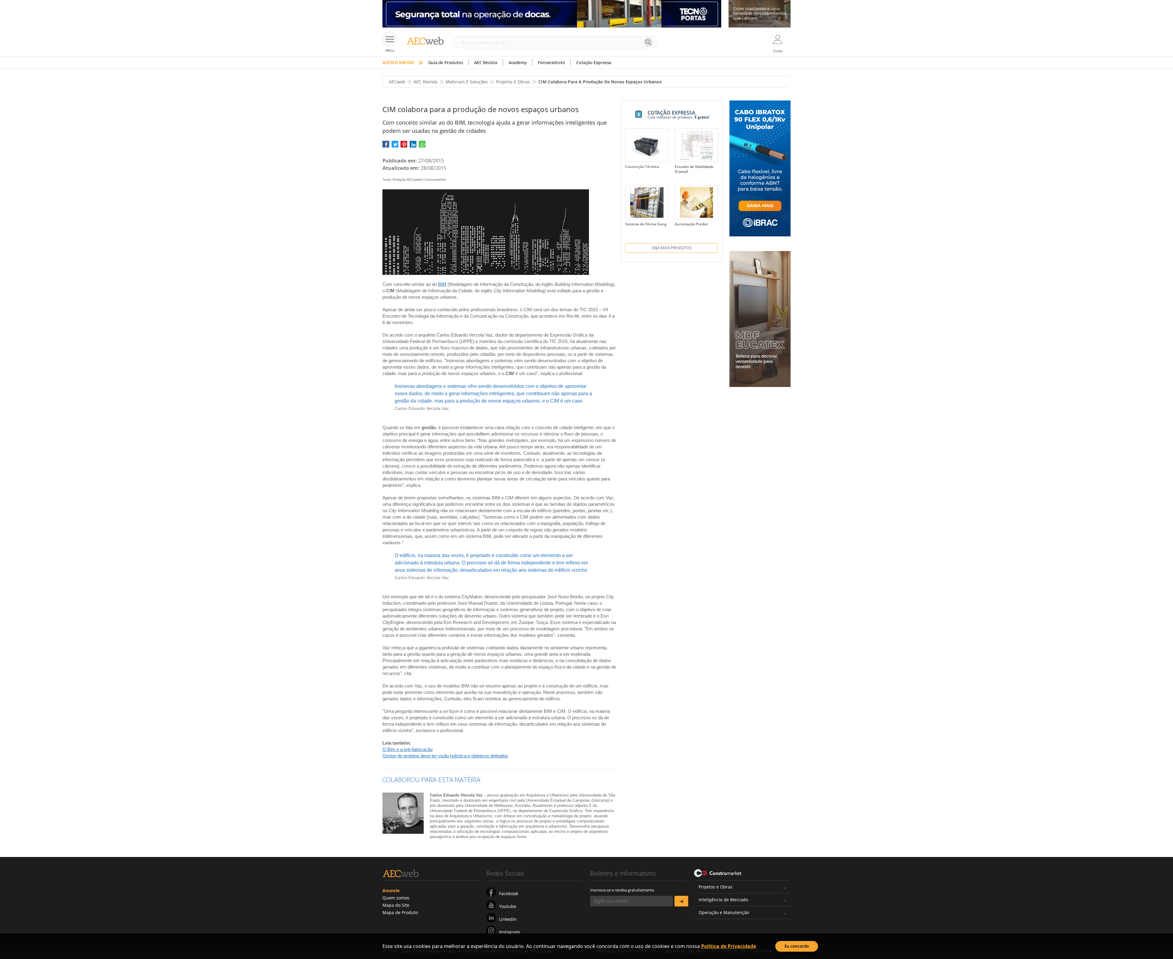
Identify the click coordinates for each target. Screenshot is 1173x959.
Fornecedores (551, 62)
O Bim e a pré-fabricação (407, 749)
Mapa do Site (395, 905)
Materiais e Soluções (467, 82)
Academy (518, 62)
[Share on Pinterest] (403, 146)
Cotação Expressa (593, 62)
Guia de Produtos (445, 62)
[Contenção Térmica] (646, 145)
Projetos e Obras (716, 887)
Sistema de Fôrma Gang (646, 224)
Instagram (509, 932)
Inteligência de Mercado (723, 899)
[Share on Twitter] (395, 146)
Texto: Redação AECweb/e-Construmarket (414, 179)
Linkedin (508, 919)
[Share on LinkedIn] (413, 146)
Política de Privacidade (728, 946)
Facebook (508, 893)
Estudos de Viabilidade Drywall (694, 169)
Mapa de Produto (400, 912)
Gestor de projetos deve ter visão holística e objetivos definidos (445, 755)
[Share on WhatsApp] (422, 146)
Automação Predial (691, 224)
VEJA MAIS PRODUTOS (672, 247)
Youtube (507, 906)
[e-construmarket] (718, 873)
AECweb (397, 82)
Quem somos (395, 898)
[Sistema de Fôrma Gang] (646, 202)
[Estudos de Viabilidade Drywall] (696, 145)
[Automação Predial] (696, 202)
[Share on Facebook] (385, 146)
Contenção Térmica (642, 166)
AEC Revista (485, 62)
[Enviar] (681, 901)
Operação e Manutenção (724, 912)
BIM (442, 284)
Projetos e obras (513, 82)
